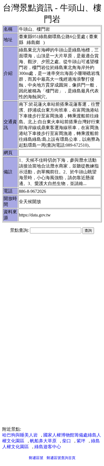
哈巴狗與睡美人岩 (20, 435)
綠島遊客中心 (47, 446)
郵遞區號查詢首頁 (61, 458)
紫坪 (81, 440)
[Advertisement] (52, 281)
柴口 (66, 440)
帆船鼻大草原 (43, 440)
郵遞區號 (36, 458)
